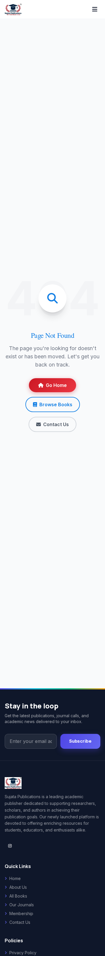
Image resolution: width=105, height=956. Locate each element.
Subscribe (80, 741)
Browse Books (55, 404)
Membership (21, 913)
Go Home (56, 385)
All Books (18, 895)
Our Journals (21, 904)
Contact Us (56, 424)
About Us (18, 887)
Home (15, 878)
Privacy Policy (22, 952)
